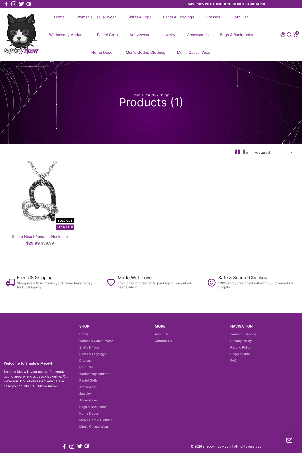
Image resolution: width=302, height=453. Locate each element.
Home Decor (102, 52)
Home (59, 17)
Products (149, 95)
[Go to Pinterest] (28, 4)
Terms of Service (243, 334)
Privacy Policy (241, 341)
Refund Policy (240, 347)
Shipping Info (240, 354)
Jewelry (168, 34)
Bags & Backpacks (236, 34)
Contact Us (163, 341)
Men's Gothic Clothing (145, 52)
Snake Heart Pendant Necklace (40, 236)
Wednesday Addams (67, 34)
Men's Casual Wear (194, 52)
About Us (162, 334)
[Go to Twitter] (22, 4)
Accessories (198, 34)
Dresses (213, 17)
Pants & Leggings (178, 17)
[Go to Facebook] (6, 4)
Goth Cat (240, 17)
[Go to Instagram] (14, 4)
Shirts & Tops (139, 17)
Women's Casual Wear (96, 17)
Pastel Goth (107, 34)
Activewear (140, 34)
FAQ (233, 360)
